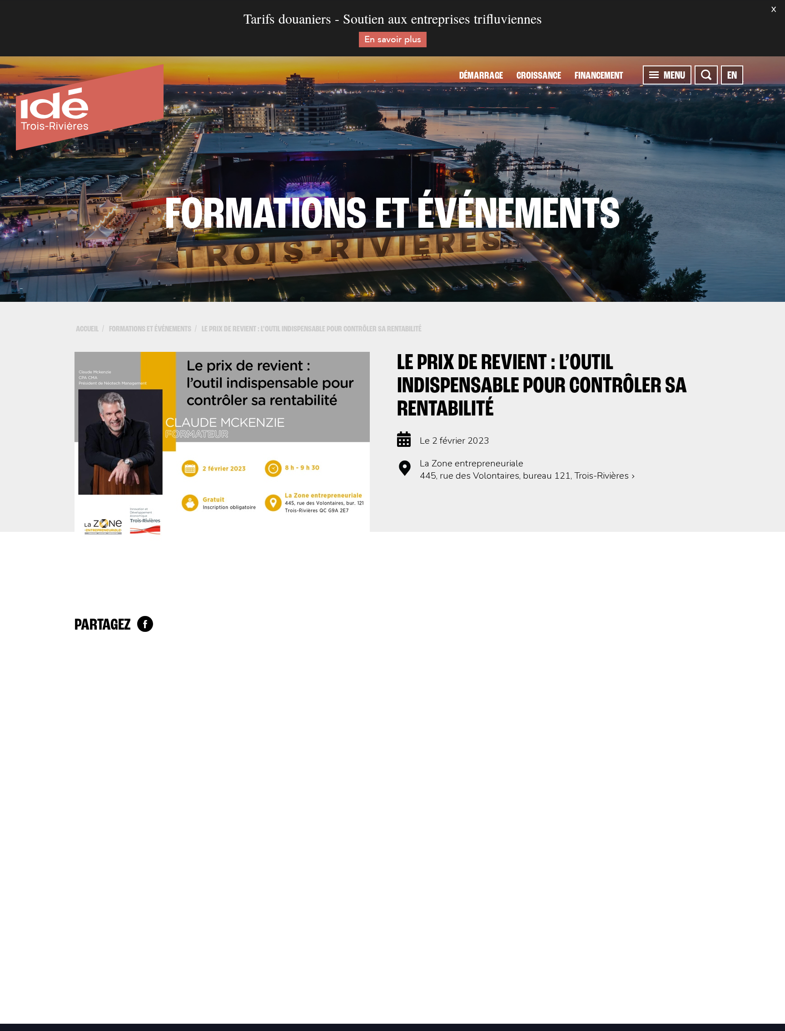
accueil (87, 329)
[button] (654, 74)
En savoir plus (392, 39)
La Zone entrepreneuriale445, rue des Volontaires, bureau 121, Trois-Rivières (524, 469)
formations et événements (150, 329)
